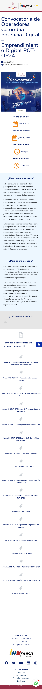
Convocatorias (17, 65)
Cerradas (6, 65)
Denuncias (21, 672)
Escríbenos (21, 681)
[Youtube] (21, 663)
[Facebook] (6, 663)
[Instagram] (35, 663)
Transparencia (21, 675)
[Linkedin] (28, 663)
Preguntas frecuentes (21, 678)
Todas (25, 65)
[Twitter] (13, 663)
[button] (36, 683)
